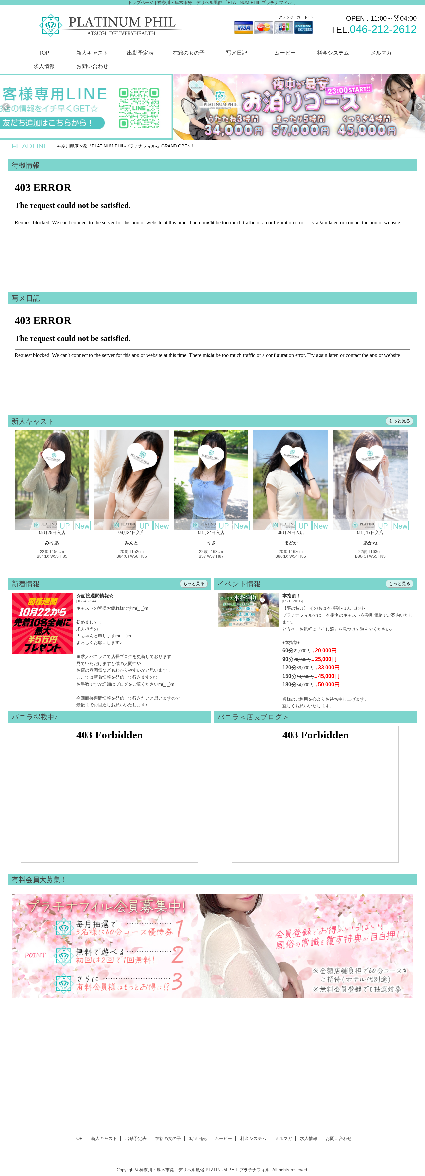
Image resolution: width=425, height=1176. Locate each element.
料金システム (253, 1138)
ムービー (223, 1138)
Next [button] (419, 107)
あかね (370, 542)
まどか (291, 542)
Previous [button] (6, 107)
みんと (131, 542)
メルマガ (283, 1138)
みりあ (52, 542)
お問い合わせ (339, 1138)
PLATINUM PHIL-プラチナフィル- (238, 1169)
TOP (44, 53)
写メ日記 (198, 1138)
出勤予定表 (136, 1138)
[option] (213, 107)
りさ (211, 542)
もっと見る (399, 420)
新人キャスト (104, 1138)
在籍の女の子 (168, 1138)
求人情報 (308, 1138)
